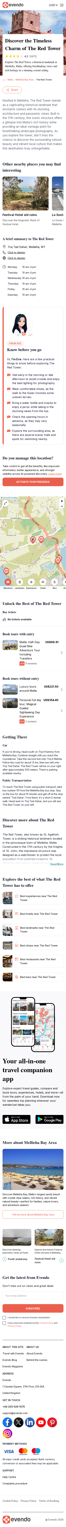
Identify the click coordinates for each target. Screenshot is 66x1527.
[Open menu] (61, 5)
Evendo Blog (10, 1359)
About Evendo (34, 1353)
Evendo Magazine (13, 1366)
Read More (56, 864)
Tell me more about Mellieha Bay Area (33, 1214)
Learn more (55, 473)
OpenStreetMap (10, 498)
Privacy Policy (14, 1326)
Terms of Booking (49, 1500)
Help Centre (9, 1477)
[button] (33, 540)
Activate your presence (33, 481)
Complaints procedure (15, 1483)
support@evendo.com (15, 1413)
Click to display (16, 252)
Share (14, 89)
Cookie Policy (46, 1323)
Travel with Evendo (13, 1353)
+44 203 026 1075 (14, 1406)
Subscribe (33, 1308)
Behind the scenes (37, 1359)
